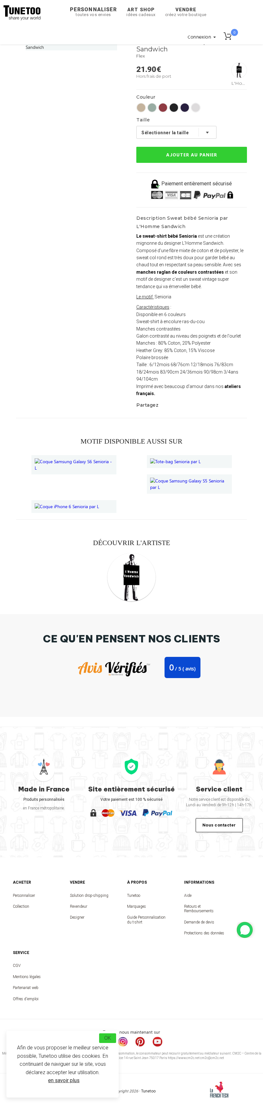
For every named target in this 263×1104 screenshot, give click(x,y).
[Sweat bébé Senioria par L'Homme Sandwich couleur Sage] (152, 107)
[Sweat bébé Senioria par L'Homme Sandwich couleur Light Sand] (141, 107)
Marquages (136, 906)
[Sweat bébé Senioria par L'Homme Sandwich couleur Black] (174, 107)
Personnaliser (93, 11)
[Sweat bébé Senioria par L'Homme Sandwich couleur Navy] (185, 107)
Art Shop (141, 12)
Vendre (186, 12)
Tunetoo (133, 895)
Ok (107, 1038)
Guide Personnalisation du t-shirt (146, 919)
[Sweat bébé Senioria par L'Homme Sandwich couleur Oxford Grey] (195, 107)
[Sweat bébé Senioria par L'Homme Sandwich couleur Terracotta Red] (163, 107)
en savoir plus (64, 1080)
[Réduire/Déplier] (245, 930)
